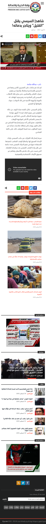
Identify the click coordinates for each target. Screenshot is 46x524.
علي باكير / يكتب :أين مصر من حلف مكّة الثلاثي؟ (18, 418)
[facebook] (44, 36)
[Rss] (19, 483)
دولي (21, 507)
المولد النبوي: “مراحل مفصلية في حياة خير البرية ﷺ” (17, 399)
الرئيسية (42, 507)
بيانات (11, 507)
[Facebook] (27, 483)
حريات (6, 507)
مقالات (16, 507)
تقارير (32, 507)
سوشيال (27, 507)
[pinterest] (32, 36)
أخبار (32, 30)
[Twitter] (23, 483)
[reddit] (36, 36)
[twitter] (40, 36)
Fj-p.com (5, 521)
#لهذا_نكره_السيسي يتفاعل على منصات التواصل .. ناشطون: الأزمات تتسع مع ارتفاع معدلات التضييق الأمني (25, 370)
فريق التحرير (40, 375)
